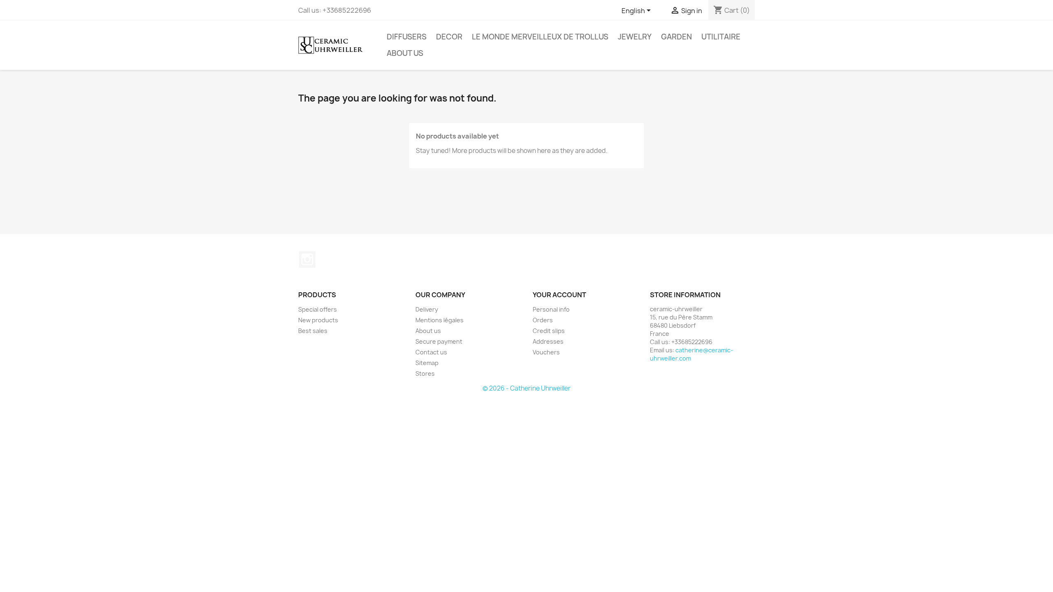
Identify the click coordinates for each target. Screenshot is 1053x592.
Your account (559, 294)
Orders (543, 320)
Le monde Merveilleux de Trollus (540, 37)
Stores (425, 373)
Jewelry (635, 37)
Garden (676, 37)
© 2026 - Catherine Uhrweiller (526, 388)
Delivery (426, 309)
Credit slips (549, 331)
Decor (449, 37)
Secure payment (438, 341)
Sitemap (426, 363)
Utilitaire (720, 37)
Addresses (548, 341)
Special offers (317, 309)
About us (405, 53)
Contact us (431, 352)
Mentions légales (439, 320)
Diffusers (407, 37)
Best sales (312, 331)
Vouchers (546, 352)
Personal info (551, 309)
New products (318, 320)
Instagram (307, 259)
